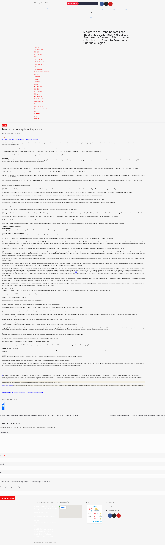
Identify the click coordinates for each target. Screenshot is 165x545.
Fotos (37, 79)
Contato (37, 82)
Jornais (36, 74)
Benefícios (38, 67)
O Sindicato (39, 49)
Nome (2, 456)
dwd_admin (17, 133)
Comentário (4, 432)
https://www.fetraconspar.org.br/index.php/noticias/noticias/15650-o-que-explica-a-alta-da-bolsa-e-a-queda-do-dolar (40, 416)
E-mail (2, 464)
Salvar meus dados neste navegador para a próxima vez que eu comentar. (26, 482)
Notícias (37, 77)
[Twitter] (82, 406)
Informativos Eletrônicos (42, 72)
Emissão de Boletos (41, 62)
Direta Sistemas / (45, 542)
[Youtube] (110, 4)
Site (1, 472)
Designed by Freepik (52, 542)
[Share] (82, 408)
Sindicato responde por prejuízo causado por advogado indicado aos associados (136, 416)
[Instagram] (106, 4)
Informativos (39, 69)
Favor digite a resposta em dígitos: (11, 487)
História (37, 52)
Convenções (39, 59)
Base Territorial (39, 54)
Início (37, 47)
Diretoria (37, 57)
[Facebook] (102, 4)
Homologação (39, 64)
